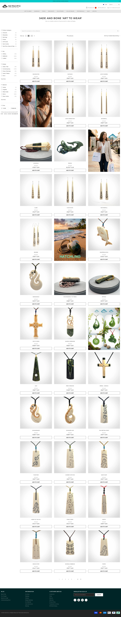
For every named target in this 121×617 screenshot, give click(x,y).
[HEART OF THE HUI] (36, 502)
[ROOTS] (104, 502)
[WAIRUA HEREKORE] (70, 324)
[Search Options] (118, 31)
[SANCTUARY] (104, 457)
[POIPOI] (104, 546)
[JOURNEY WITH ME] (70, 457)
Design (4, 64)
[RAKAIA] (70, 145)
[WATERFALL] (104, 101)
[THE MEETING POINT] (104, 413)
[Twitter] (86, 600)
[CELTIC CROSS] (36, 324)
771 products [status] (70, 35)
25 (77, 579)
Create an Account (116, 7)
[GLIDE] (36, 190)
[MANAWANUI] (36, 279)
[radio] (26, 36)
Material (4, 84)
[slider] (2, 112)
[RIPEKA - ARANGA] (104, 368)
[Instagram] (78, 600)
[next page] (80, 579)
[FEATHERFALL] (104, 190)
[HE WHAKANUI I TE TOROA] (70, 279)
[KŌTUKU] (104, 279)
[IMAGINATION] (36, 56)
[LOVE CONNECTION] (70, 101)
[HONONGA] (36, 145)
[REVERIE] (36, 234)
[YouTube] (82, 600)
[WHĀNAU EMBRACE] (70, 546)
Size (3, 51)
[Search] (114, 4)
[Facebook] (75, 600)
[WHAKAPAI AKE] (70, 413)
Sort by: (111, 35)
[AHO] (36, 368)
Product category (6, 30)
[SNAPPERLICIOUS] (104, 234)
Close (119, 1)
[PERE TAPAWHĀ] (70, 368)
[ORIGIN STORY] (36, 546)
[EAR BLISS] (70, 56)
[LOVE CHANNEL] (104, 56)
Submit (99, 594)
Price (3, 105)
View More (3, 79)
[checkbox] (9, 32)
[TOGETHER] (36, 457)
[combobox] (113, 4)
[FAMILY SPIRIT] (70, 502)
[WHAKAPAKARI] (36, 413)
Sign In (109, 7)
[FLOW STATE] (70, 190)
